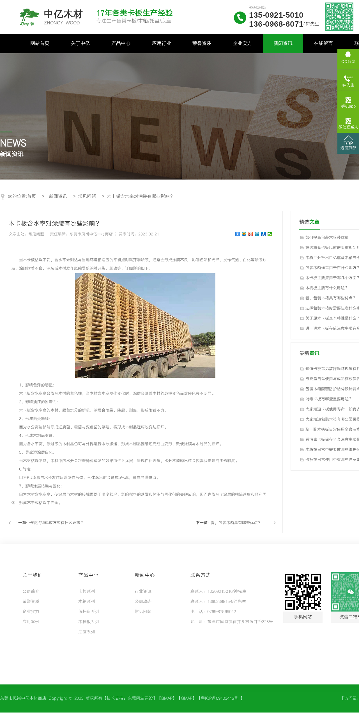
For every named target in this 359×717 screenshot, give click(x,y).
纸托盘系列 (88, 611)
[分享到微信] (270, 234)
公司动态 (143, 601)
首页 (31, 196)
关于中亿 (80, 43)
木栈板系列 (88, 621)
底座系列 (86, 632)
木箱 (143, 21)
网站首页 (39, 43)
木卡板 (29, 260)
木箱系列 (86, 601)
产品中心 (120, 43)
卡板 (131, 21)
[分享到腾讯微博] (257, 234)
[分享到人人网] (263, 234)
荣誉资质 (201, 43)
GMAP (186, 698)
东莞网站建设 (140, 698)
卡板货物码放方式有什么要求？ (56, 523)
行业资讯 (143, 591)
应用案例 (30, 621)
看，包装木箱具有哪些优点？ (236, 523)
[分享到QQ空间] (244, 234)
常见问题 (87, 196)
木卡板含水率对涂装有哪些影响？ (140, 196)
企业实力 (242, 43)
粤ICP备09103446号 (220, 698)
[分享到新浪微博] (250, 234)
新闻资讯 (283, 43)
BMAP (166, 698)
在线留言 (323, 43)
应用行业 (161, 43)
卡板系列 (86, 591)
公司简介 (30, 591)
